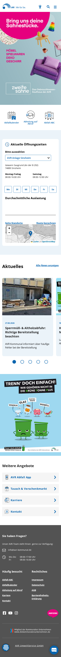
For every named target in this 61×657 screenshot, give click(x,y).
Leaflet (36, 241)
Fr (44, 189)
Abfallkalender (11, 122)
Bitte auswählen (18, 154)
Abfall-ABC (49, 122)
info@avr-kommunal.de (19, 549)
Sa (53, 189)
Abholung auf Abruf (30, 122)
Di (17, 189)
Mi (26, 189)
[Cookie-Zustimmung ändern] (5, 647)
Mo (8, 189)
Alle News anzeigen (47, 265)
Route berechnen (46, 222)
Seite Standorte (14, 222)
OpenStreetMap (48, 241)
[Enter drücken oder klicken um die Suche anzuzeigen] (48, 7)
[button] (48, 7)
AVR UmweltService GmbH (29, 645)
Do (35, 189)
